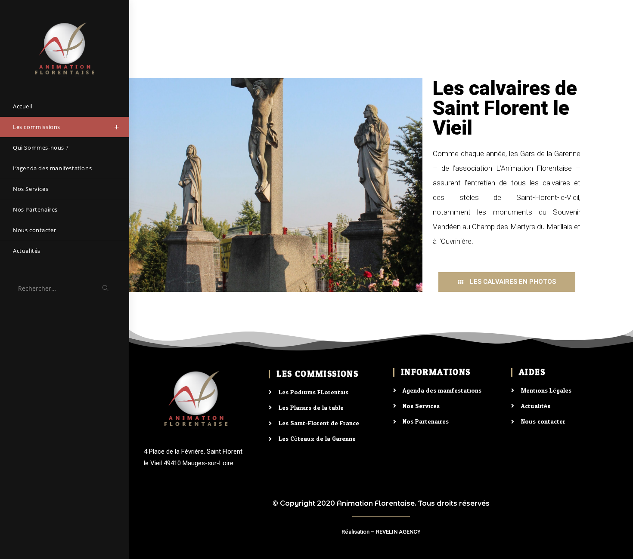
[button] (506, 282)
